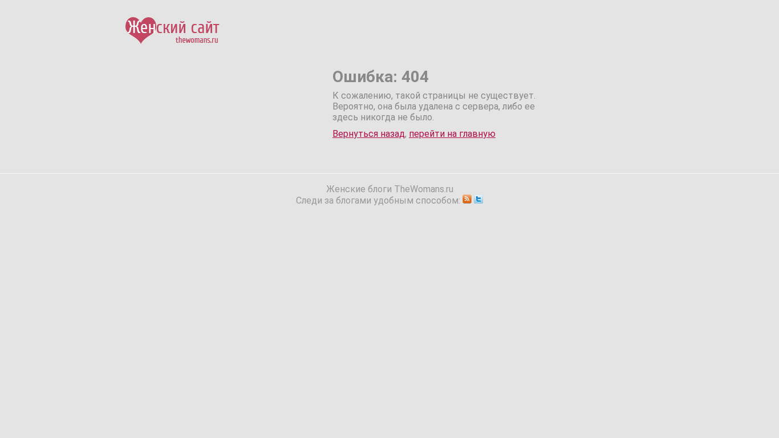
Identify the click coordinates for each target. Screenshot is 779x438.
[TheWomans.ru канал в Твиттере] (478, 200)
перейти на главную (452, 133)
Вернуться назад (368, 133)
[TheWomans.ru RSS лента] (467, 200)
